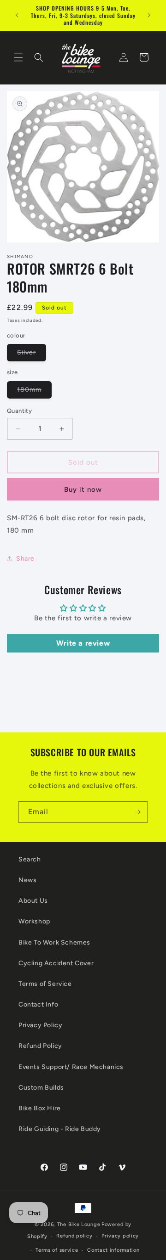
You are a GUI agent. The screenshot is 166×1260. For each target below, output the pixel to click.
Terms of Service (45, 984)
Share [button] (25, 558)
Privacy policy (120, 1236)
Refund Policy (40, 1046)
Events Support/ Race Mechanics (71, 1067)
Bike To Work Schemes (54, 942)
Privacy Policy (40, 1025)
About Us (33, 901)
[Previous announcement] (17, 15)
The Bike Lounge (79, 1224)
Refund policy (74, 1236)
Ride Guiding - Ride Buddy (59, 1129)
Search (29, 859)
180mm (34, 392)
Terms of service (57, 1250)
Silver (31, 354)
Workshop (34, 921)
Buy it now (83, 489)
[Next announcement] (149, 15)
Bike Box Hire (39, 1108)
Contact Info (38, 1004)
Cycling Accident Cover (56, 963)
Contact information (113, 1250)
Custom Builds (41, 1087)
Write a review (83, 643)
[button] (18, 57)
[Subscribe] (137, 812)
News (27, 880)
